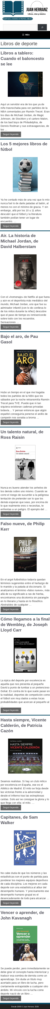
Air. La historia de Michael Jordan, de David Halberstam (19, 241)
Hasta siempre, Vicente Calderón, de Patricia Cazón (23, 725)
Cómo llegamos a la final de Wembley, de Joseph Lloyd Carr (25, 624)
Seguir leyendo (11, 134)
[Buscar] (42, 27)
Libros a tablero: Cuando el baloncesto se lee (22, 58)
